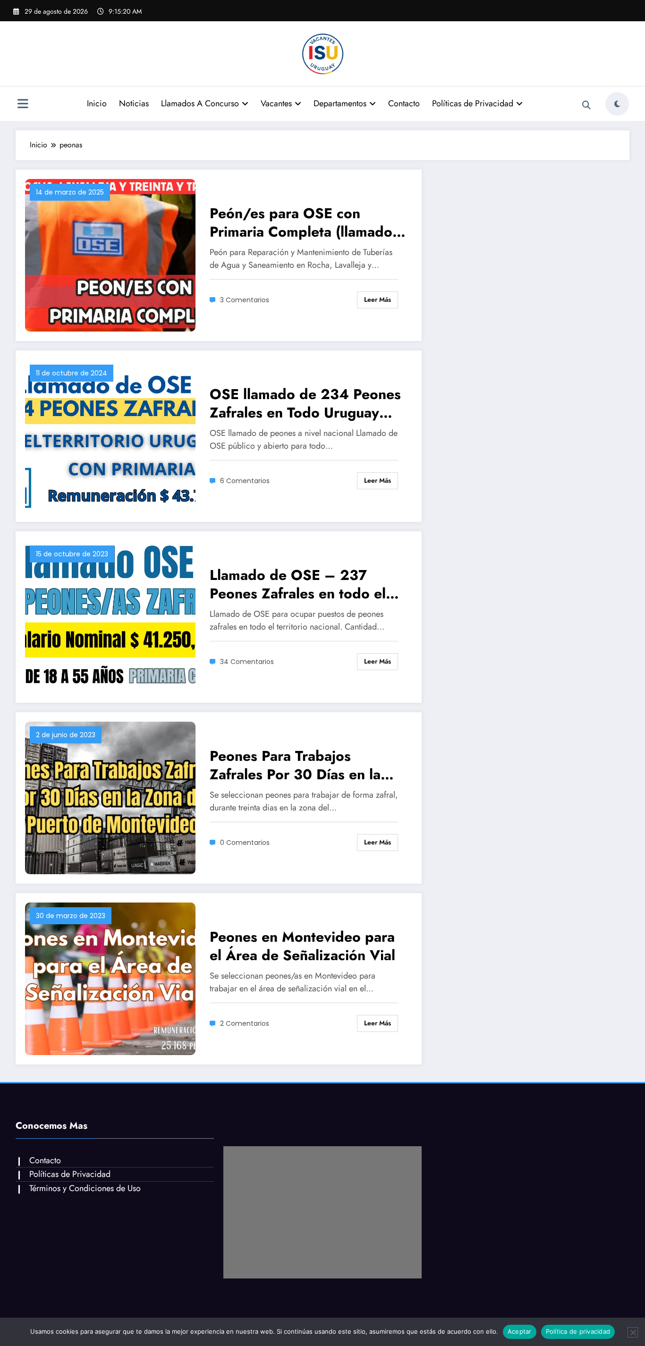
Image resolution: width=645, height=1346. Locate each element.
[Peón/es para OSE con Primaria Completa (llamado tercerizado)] (110, 254)
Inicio (97, 103)
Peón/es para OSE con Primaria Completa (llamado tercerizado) (301, 222)
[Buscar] (586, 105)
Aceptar (520, 1331)
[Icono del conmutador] (23, 105)
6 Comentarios (245, 481)
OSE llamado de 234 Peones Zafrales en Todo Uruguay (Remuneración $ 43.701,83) (305, 403)
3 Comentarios (244, 300)
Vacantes (276, 103)
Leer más (377, 299)
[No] (633, 1332)
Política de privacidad (578, 1331)
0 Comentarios (245, 842)
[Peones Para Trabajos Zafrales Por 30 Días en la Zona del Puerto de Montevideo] (110, 797)
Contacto (404, 103)
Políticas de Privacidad (472, 103)
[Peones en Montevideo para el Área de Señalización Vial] (110, 977)
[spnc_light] (617, 104)
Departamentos (340, 103)
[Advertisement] (322, 1212)
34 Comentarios (247, 661)
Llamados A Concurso (200, 103)
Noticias (134, 103)
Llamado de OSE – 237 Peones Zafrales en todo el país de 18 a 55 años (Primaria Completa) (298, 584)
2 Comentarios (244, 1023)
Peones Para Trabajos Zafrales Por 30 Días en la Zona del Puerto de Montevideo (295, 765)
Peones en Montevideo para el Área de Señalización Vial (302, 946)
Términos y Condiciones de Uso (85, 1188)
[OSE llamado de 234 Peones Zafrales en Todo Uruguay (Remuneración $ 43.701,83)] (110, 435)
